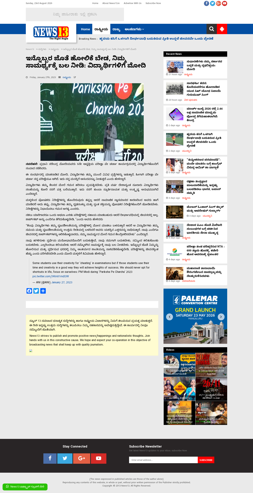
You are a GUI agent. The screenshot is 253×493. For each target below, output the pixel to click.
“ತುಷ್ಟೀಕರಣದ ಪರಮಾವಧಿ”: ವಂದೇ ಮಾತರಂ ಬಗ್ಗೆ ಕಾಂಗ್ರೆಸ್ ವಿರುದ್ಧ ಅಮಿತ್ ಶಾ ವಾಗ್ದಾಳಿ (156, 39)
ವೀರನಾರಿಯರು (188, 281)
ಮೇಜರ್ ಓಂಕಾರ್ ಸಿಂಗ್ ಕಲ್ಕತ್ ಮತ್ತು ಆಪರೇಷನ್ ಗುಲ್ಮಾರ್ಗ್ (205, 209)
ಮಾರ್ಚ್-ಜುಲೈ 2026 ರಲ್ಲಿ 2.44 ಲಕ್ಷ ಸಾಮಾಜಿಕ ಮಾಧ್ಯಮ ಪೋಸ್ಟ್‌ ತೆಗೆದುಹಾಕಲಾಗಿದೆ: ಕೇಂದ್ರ (205, 115)
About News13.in (111, 3)
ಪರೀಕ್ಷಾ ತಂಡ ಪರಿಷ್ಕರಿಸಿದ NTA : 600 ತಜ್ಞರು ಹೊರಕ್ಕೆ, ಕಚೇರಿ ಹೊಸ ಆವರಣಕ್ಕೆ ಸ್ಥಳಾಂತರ (206, 251)
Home (95, 3)
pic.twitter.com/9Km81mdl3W (51, 277)
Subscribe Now (153, 3)
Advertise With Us (132, 3)
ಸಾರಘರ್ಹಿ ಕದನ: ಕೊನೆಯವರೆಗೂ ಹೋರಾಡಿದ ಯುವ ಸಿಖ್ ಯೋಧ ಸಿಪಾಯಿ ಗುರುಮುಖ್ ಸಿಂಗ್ (204, 89)
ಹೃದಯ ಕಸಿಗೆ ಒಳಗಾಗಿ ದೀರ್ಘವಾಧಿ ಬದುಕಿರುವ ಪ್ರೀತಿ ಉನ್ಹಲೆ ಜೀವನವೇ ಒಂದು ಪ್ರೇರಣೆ (204, 140)
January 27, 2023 (61, 283)
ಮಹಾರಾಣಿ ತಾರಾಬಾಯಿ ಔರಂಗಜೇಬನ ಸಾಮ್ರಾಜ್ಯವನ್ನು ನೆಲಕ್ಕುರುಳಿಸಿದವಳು (204, 272)
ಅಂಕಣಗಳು (133, 30)
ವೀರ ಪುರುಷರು (190, 100)
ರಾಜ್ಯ (116, 30)
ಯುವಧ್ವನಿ (187, 151)
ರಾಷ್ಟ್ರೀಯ (101, 30)
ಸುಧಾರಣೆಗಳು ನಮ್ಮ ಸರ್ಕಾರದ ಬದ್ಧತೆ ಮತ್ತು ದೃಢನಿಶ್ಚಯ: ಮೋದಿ (204, 66)
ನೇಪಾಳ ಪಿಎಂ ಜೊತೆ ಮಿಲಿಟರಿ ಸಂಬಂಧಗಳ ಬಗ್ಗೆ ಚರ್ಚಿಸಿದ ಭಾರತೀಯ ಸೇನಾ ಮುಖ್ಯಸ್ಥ (204, 229)
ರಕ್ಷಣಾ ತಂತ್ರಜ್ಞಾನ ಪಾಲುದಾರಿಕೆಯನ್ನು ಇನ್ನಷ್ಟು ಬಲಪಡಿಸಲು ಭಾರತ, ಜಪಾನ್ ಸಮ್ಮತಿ (204, 187)
